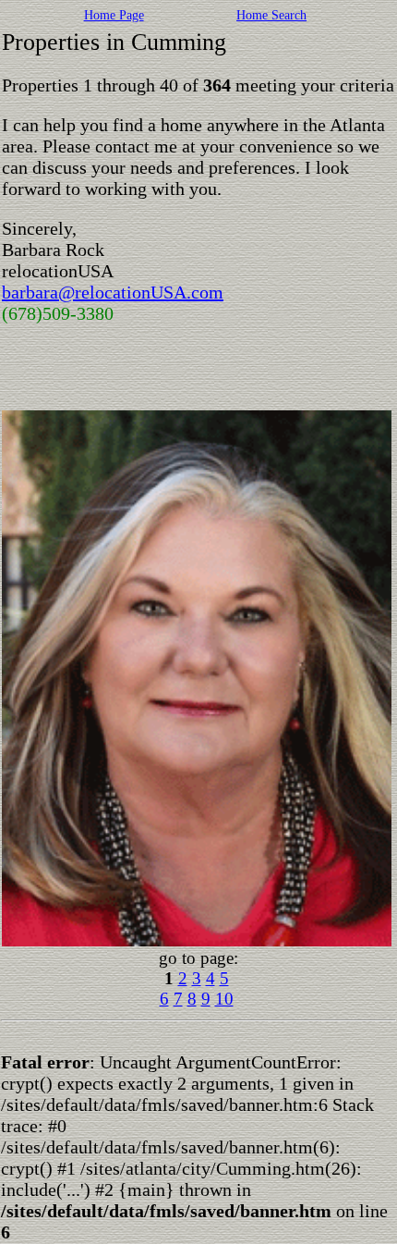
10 (224, 998)
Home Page (114, 15)
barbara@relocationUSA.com (112, 292)
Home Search (271, 15)
